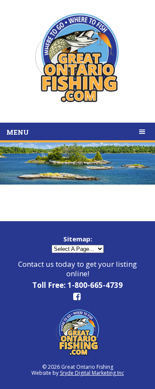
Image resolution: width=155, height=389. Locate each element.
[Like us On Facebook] (77, 298)
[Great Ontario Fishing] (77, 62)
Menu (17, 132)
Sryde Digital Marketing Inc (92, 373)
